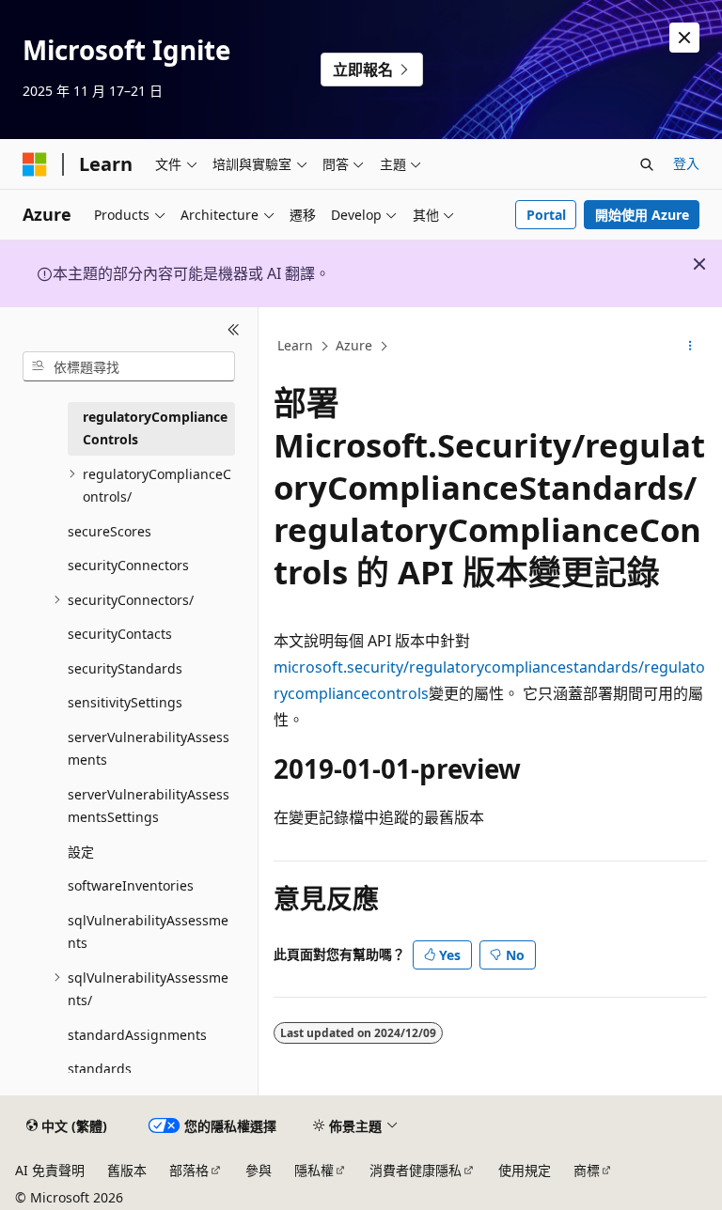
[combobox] (129, 366)
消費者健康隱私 (415, 1170)
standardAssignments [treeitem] (137, 1035)
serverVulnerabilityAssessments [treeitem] (148, 748)
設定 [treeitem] (81, 852)
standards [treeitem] (100, 1069)
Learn (295, 345)
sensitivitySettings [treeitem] (125, 702)
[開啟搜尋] (647, 164)
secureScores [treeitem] (109, 531)
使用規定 (524, 1170)
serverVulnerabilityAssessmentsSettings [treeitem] (148, 806)
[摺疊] (233, 330)
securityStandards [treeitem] (125, 668)
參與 (258, 1170)
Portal (546, 215)
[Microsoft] (35, 164)
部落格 (189, 1170)
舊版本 (127, 1170)
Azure (354, 345)
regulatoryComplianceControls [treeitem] (155, 428)
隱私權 (314, 1170)
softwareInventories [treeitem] (131, 885)
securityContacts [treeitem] (120, 634)
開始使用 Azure (642, 215)
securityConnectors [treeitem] (128, 565)
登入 (686, 163)
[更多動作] (690, 347)
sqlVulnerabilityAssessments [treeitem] (148, 932)
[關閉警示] (684, 38)
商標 (586, 1170)
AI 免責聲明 (50, 1170)
